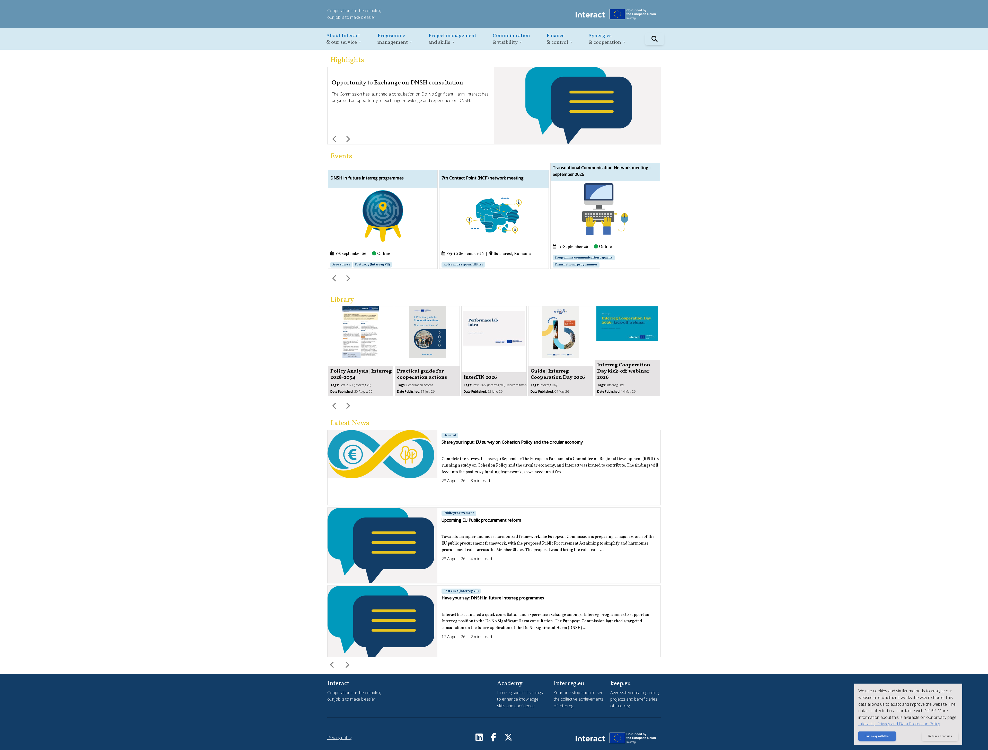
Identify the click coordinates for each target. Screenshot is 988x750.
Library (342, 300)
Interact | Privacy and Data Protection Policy (899, 724)
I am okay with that (877, 736)
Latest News (349, 423)
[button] (343, 39)
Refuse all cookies (940, 736)
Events (341, 156)
